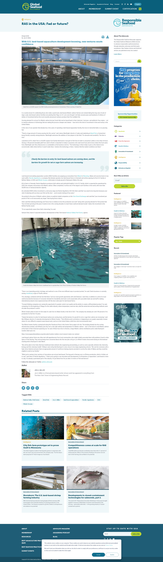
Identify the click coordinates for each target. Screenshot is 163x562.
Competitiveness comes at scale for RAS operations (87, 446)
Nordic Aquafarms (35, 178)
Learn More (117, 54)
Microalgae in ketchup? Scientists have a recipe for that (127, 267)
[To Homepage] (32, 6)
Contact (117, 4)
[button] (103, 37)
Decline (112, 554)
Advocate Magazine (89, 4)
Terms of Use (55, 559)
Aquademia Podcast (103, 4)
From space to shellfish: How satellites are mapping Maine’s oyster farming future (121, 203)
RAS (99, 400)
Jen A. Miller (56, 400)
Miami (79, 176)
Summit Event (112, 9)
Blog (111, 4)
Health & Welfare (119, 211)
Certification (130, 9)
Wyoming (86, 176)
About (81, 9)
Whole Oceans (27, 404)
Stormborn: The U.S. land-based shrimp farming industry (42, 496)
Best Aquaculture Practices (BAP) (34, 542)
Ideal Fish (46, 400)
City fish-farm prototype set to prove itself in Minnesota (41, 446)
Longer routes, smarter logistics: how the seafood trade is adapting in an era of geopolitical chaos (121, 227)
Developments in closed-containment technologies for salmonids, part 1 (86, 496)
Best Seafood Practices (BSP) (34, 547)
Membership (95, 9)
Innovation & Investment (121, 253)
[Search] (139, 61)
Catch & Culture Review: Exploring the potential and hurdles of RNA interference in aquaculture (121, 215)
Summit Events (28, 551)
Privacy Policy (108, 545)
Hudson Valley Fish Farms (31, 400)
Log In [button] (138, 4)
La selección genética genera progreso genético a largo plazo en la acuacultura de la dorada (127, 295)
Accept (98, 554)
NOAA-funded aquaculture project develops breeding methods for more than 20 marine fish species (127, 257)
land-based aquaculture (71, 400)
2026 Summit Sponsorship (128, 117)
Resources (26, 537)
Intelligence (117, 199)
